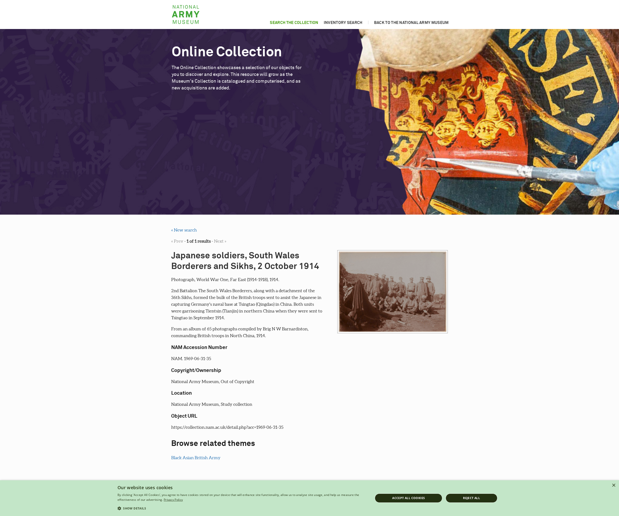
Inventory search (343, 23)
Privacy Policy (173, 500)
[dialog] (309, 498)
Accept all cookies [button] (408, 498)
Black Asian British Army (196, 457)
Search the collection (294, 23)
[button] (242, 508)
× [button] (613, 485)
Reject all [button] (471, 498)
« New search (184, 230)
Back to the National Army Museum (411, 23)
